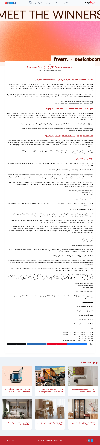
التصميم (55, 3)
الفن (50, 3)
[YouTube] (6, 3)
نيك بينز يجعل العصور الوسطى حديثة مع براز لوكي (50, 423)
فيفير (91, 350)
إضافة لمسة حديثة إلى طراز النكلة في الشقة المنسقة (84, 423)
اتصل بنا (40, 3)
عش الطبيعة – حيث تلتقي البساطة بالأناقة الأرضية (18, 423)
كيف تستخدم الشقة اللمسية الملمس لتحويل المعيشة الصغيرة (84, 390)
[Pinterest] (86, 440)
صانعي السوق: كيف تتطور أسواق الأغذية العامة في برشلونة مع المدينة (51, 390)
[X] (11, 3)
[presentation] (83, 376)
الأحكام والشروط (47, 440)
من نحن (45, 3)
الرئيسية (66, 3)
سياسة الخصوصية (57, 440)
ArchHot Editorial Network (51, 71)
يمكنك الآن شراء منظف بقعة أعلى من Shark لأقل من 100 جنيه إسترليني (17, 390)
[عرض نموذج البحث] (30, 2)
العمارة (60, 3)
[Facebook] (14, 3)
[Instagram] (8, 3)
